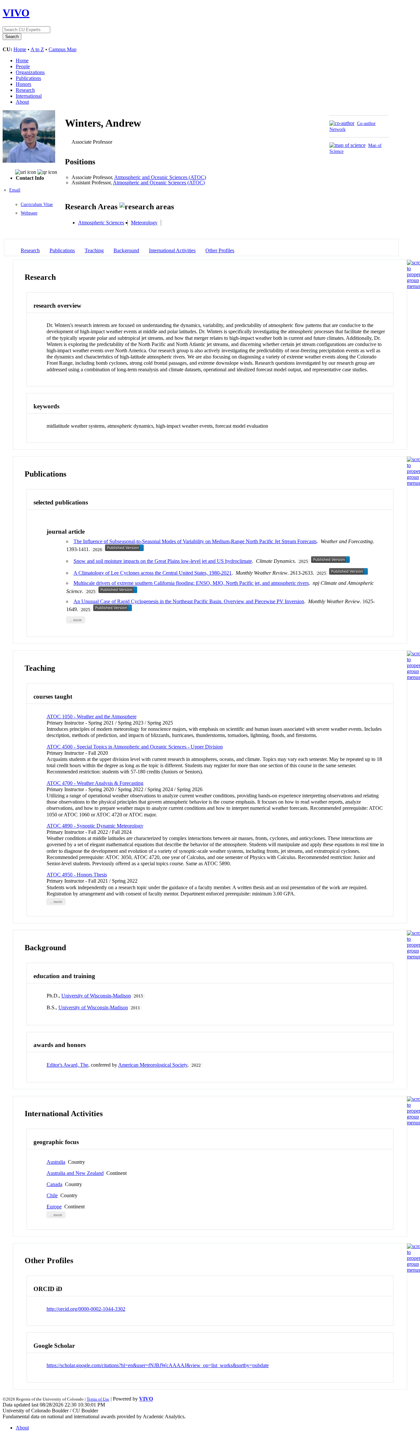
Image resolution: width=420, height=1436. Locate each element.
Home (19, 49)
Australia (56, 1162)
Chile (52, 1195)
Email (14, 190)
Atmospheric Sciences (101, 222)
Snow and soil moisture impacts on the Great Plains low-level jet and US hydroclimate (163, 561)
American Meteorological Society (152, 1065)
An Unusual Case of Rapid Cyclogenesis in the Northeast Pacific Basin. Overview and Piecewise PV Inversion (189, 601)
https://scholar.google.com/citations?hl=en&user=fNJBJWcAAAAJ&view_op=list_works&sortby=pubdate (158, 1365)
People (23, 66)
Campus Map (62, 49)
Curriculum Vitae (37, 204)
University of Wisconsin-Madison (96, 995)
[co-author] (341, 123)
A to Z (37, 49)
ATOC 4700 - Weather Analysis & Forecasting (95, 783)
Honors (23, 84)
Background (126, 250)
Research (25, 90)
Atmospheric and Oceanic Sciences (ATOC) (160, 177)
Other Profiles (219, 250)
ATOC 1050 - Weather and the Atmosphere (91, 716)
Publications (28, 78)
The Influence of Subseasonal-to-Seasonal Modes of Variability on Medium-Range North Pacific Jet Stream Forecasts (195, 541)
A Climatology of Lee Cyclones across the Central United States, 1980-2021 (153, 573)
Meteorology (144, 222)
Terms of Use (98, 1399)
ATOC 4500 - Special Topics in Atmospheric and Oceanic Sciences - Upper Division (135, 746)
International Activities (172, 250)
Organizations (30, 72)
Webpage (29, 213)
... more (75, 620)
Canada (54, 1184)
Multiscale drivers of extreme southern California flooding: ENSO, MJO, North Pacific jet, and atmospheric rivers (191, 583)
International (29, 96)
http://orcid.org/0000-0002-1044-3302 (86, 1309)
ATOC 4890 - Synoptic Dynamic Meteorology (95, 826)
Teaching (94, 250)
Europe (54, 1206)
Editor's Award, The (67, 1065)
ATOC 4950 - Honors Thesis (77, 874)
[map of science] (347, 145)
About (22, 102)
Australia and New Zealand (75, 1173)
